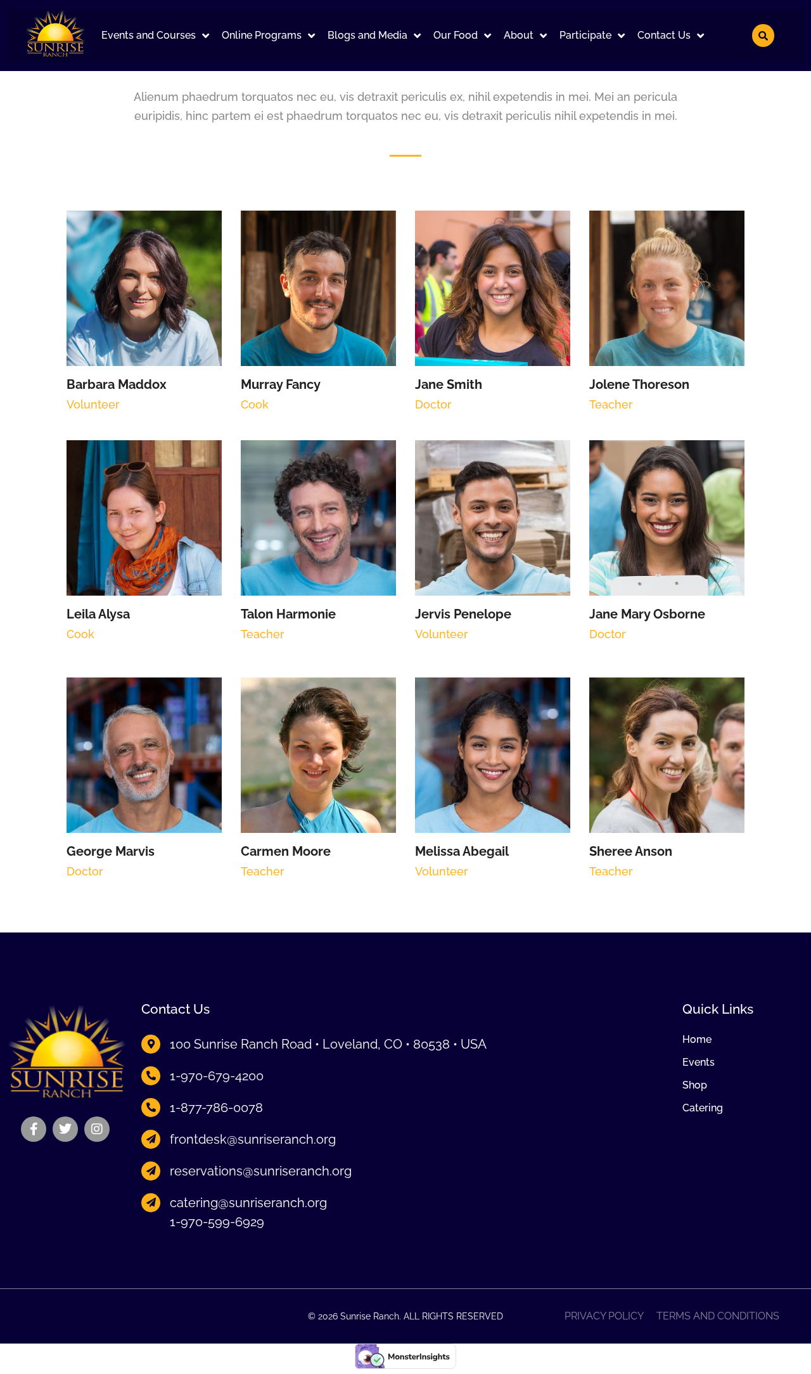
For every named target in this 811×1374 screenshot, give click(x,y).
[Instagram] (97, 1129)
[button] (155, 35)
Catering (702, 1108)
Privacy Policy (604, 1316)
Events (698, 1062)
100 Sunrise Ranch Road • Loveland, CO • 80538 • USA (328, 1044)
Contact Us (664, 35)
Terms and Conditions (717, 1316)
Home (697, 1040)
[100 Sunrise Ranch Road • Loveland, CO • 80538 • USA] (150, 1044)
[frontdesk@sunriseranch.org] (150, 1139)
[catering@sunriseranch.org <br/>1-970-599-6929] (150, 1202)
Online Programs (262, 35)
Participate (585, 35)
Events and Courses (148, 35)
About (518, 35)
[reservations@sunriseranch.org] (150, 1171)
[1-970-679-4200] (150, 1075)
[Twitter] (65, 1129)
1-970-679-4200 (217, 1075)
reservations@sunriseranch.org (261, 1171)
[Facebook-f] (33, 1129)
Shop (694, 1085)
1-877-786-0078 (216, 1107)
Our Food (455, 35)
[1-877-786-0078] (150, 1107)
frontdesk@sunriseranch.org (253, 1139)
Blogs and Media (367, 35)
